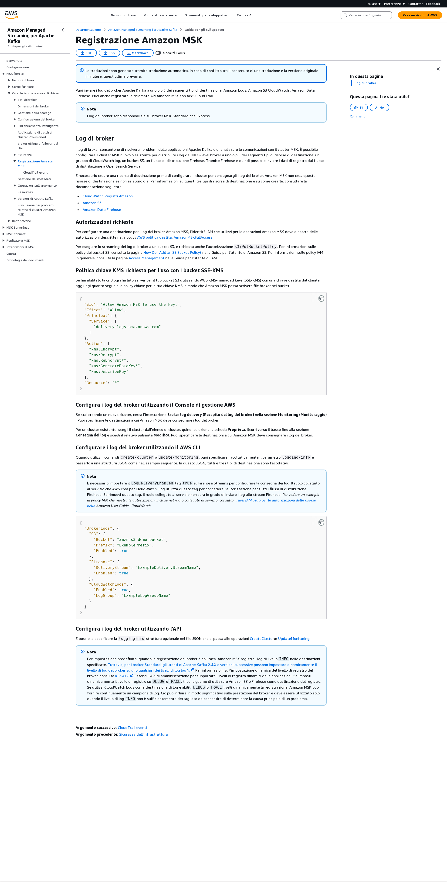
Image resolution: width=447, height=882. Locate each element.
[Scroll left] (107, 15)
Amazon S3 (92, 202)
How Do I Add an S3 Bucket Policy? (172, 252)
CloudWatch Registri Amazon (108, 196)
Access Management (146, 258)
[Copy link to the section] (72, 138)
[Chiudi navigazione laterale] (63, 30)
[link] (205, 29)
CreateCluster (262, 638)
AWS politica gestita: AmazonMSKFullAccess (175, 237)
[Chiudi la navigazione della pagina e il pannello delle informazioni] (438, 69)
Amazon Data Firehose (102, 209)
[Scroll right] (256, 15)
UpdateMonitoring (294, 638)
